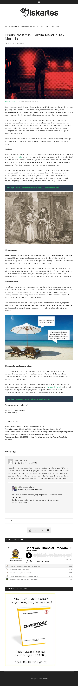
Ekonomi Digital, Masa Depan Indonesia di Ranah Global (24, 427)
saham (21, 157)
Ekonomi (22, 410)
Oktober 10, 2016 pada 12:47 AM (30, 490)
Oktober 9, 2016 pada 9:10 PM (26, 463)
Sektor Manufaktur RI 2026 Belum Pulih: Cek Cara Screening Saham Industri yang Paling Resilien (39, 432)
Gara (16, 460)
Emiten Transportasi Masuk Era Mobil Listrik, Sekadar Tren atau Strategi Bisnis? (33, 429)
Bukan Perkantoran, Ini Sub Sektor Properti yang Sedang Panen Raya (29, 434)
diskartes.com (10, 102)
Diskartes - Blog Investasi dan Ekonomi (39, 12)
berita (15, 412)
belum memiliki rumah (53, 387)
